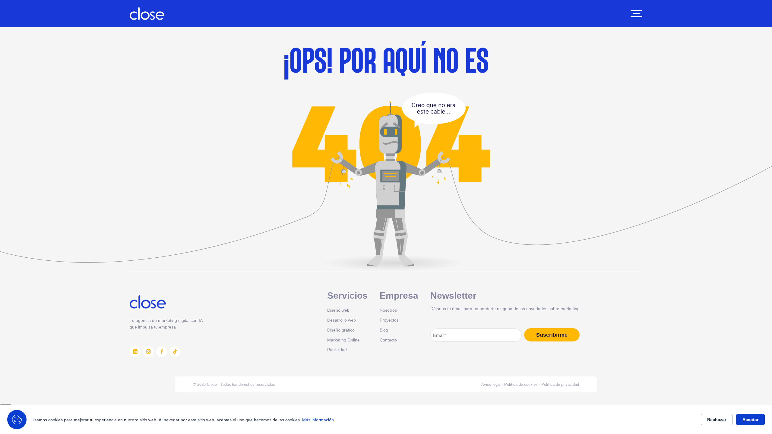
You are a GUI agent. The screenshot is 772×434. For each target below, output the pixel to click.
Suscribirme (552, 335)
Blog (384, 329)
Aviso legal (491, 384)
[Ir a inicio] (147, 13)
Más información (318, 419)
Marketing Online (343, 339)
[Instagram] (148, 351)
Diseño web (338, 310)
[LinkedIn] (135, 351)
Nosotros (388, 310)
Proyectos (389, 319)
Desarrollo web (341, 319)
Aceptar (750, 419)
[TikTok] (174, 351)
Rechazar (716, 419)
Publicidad (337, 349)
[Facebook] (161, 351)
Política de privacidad (560, 384)
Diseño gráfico (341, 329)
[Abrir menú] (636, 13)
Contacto (388, 339)
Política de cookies (521, 384)
